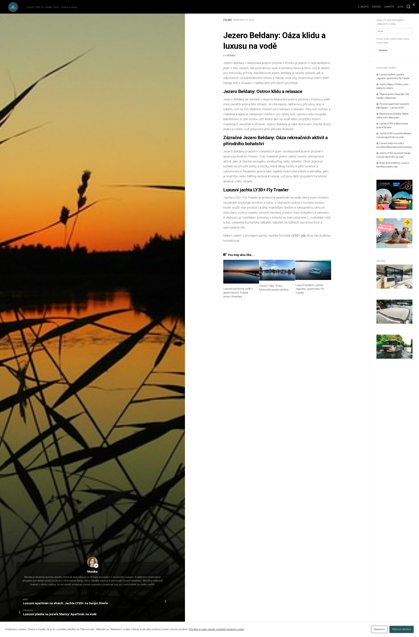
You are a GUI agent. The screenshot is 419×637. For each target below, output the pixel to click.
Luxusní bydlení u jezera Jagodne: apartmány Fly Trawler (309, 289)
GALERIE (376, 6)
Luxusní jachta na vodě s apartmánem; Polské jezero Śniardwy (238, 292)
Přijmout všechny (401, 629)
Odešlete (383, 50)
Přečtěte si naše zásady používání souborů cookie (216, 629)
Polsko (227, 20)
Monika (231, 55)
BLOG (400, 6)
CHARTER (389, 6)
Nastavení (379, 629)
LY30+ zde (298, 235)
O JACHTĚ (363, 6)
